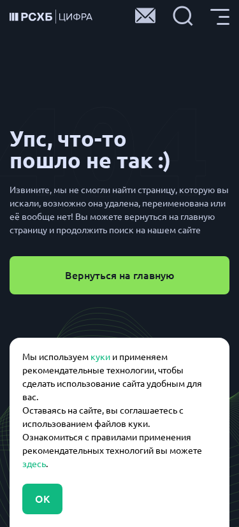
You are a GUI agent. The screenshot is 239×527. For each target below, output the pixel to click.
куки (100, 357)
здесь (34, 464)
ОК (42, 499)
